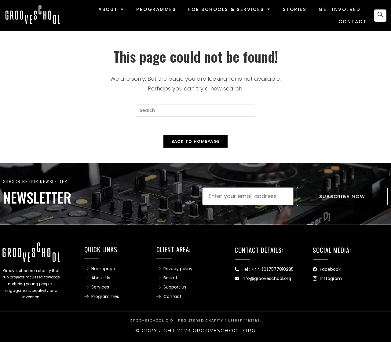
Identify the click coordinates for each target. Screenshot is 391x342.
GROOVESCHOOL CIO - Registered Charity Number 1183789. (195, 320)
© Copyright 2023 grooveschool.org (195, 330)
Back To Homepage (195, 141)
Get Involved (339, 9)
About (108, 9)
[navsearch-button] (380, 15)
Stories (295, 9)
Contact (352, 21)
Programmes (156, 9)
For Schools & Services (226, 9)
